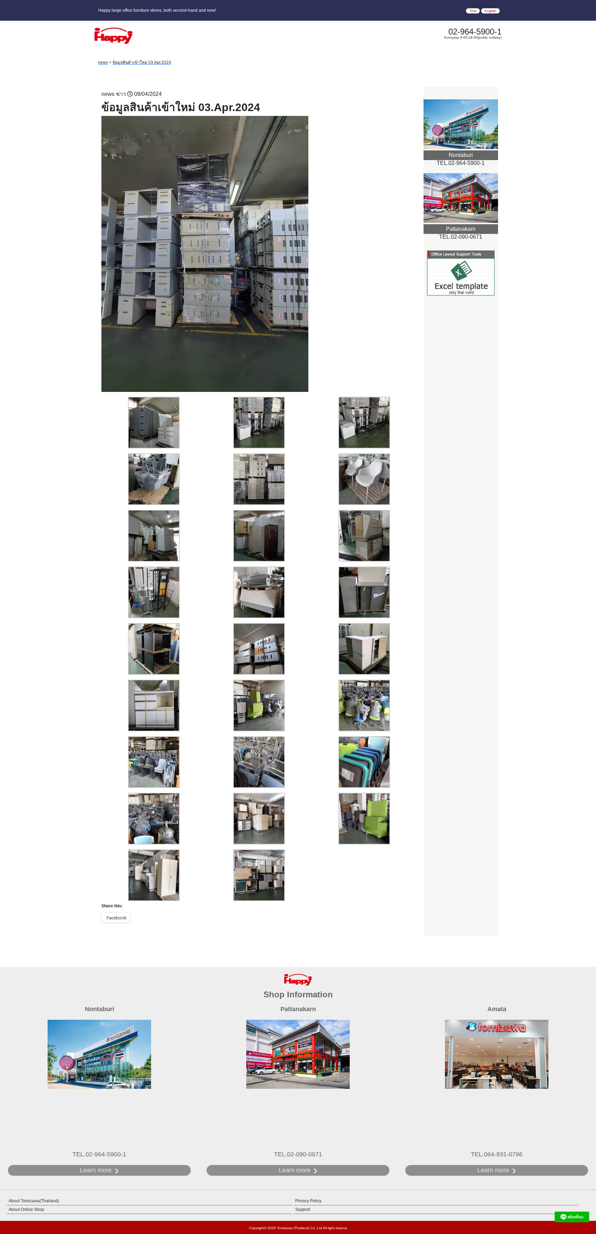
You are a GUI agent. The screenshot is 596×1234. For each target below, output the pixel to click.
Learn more (96, 1170)
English (490, 11)
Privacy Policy (308, 1200)
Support (302, 1209)
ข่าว (121, 94)
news (108, 94)
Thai (472, 11)
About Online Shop (26, 1209)
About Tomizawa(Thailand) (34, 1200)
